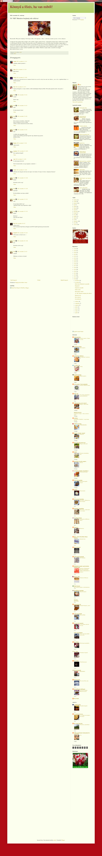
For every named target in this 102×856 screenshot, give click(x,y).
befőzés (75, 200)
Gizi (14, 87)
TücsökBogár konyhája (79, 590)
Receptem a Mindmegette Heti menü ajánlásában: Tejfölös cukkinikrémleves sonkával (85, 570)
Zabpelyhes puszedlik (79, 287)
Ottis (14, 69)
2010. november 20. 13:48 (22, 240)
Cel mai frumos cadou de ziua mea (84, 625)
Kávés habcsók (78, 297)
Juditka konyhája (77, 423)
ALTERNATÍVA (77, 704)
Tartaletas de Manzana (84, 577)
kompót (75, 213)
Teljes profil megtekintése (78, 102)
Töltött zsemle (77, 289)
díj (74, 204)
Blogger (63, 840)
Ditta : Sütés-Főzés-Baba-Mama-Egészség (81, 537)
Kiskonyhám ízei (77, 604)
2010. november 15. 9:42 (22, 143)
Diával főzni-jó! (77, 547)
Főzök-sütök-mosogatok (79, 556)
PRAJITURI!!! (82, 671)
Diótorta (81, 462)
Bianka (14, 143)
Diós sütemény (82, 557)
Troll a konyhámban (78, 632)
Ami (14, 159)
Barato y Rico (77, 576)
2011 (75, 277)
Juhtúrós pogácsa (83, 376)
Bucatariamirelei (77, 670)
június (76, 309)
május (76, 310)
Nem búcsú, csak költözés (84, 724)
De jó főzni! (76, 698)
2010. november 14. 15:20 (22, 77)
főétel (15, 53)
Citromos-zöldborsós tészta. (85, 385)
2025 (75, 250)
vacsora (75, 224)
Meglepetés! (77, 285)
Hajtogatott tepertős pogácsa (83, 482)
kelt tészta (76, 211)
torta (75, 222)
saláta (75, 218)
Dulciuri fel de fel (77, 412)
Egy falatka (76, 642)
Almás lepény (82, 169)
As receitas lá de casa (78, 714)
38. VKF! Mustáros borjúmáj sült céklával (83, 293)
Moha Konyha (77, 586)
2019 (75, 261)
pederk (54, 840)
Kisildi (75, 452)
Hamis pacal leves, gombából (85, 161)
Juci (14, 95)
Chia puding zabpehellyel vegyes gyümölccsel (85, 395)
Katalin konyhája (77, 375)
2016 (75, 267)
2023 (75, 254)
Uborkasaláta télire (83, 107)
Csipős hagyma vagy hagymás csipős (85, 178)
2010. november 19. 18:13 (22, 232)
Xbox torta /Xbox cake (84, 680)
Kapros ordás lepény (83, 187)
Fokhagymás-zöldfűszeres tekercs (84, 519)
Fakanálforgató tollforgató (79, 689)
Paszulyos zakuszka (83, 126)
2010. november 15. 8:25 (22, 129)
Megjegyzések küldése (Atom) (21, 282)
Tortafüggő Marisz (78, 518)
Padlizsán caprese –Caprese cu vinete (85, 339)
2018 (75, 263)
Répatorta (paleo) (83, 591)
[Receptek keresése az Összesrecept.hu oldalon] (78, 331)
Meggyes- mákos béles (84, 404)
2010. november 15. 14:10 (22, 169)
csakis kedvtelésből (78, 613)
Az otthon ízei (77, 365)
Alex (81, 735)
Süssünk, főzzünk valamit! (79, 433)
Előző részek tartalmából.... (85, 643)
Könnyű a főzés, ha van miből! (31, 6)
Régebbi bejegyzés (64, 280)
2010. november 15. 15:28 (22, 178)
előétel (75, 206)
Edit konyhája (77, 679)
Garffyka (76, 418)
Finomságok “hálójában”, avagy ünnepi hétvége (81, 420)
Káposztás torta (78, 295)
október (76, 301)
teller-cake (76, 393)
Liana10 (15, 232)
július (76, 307)
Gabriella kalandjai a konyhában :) (81, 471)
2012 (75, 275)
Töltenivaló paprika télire (84, 134)
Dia (14, 223)
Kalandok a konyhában (79, 508)
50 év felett (76, 661)
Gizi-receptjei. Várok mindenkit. (81, 384)
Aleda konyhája (77, 337)
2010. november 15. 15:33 (22, 211)
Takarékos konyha (78, 346)
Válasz (14, 65)
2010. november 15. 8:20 (22, 116)
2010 (75, 278)
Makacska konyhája (78, 480)
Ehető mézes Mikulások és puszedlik (82, 284)
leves (75, 214)
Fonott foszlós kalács (84, 472)
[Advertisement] (82, 43)
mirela (14, 77)
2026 (75, 248)
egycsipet (15, 151)
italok (75, 209)
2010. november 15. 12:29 (21, 159)
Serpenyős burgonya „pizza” (85, 605)
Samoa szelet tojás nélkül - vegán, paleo (85, 634)
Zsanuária (76, 527)
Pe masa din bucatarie (78, 623)
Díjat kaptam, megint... (79, 291)
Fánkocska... (82, 528)
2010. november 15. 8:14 (22, 94)
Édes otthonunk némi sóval (79, 442)
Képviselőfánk (82, 614)
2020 (75, 260)
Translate (82, 19)
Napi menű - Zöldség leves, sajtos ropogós (85, 501)
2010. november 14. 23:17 (21, 86)
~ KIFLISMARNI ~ (83, 425)
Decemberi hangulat (83, 705)
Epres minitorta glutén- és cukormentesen (82, 587)
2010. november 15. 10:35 (22, 151)
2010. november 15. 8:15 (22, 105)
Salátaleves (82, 434)
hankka (75, 489)
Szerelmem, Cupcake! (84, 652)
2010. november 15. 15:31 (22, 199)
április (76, 312)
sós (74, 219)
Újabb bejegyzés (13, 280)
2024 (75, 252)
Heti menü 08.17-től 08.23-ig (85, 358)
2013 (75, 273)
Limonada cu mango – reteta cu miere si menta (81, 414)
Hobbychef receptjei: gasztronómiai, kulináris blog (81, 566)
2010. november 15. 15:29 (22, 188)
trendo (14, 61)
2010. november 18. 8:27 (20, 223)
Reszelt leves (81, 143)
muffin (75, 216)
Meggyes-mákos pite (84, 443)
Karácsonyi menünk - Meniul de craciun (84, 691)
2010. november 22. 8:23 (22, 251)
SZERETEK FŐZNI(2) (79, 356)
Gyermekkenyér (78, 299)
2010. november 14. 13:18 (21, 69)
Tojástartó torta (82, 539)
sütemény (75, 221)
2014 (75, 271)
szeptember (77, 303)
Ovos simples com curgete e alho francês (85, 716)
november (77, 282)
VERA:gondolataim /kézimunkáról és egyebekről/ (82, 733)
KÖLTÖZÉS (76, 601)
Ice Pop (81, 366)
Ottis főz (76, 600)
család (75, 201)
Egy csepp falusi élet (78, 723)
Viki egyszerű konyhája (79, 499)
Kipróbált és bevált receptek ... (80, 461)
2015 (75, 269)
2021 (75, 258)
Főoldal (38, 280)
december (77, 280)
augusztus (77, 305)
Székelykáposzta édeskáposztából (82, 117)
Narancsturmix (82, 490)
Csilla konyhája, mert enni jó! (80, 403)
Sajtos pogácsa (82, 347)
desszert (75, 203)
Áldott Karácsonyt (83, 662)
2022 (75, 256)
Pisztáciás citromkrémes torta (84, 454)
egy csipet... (76, 651)
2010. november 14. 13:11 (22, 61)
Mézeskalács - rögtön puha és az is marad (85, 510)
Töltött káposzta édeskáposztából (82, 152)
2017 (75, 265)
